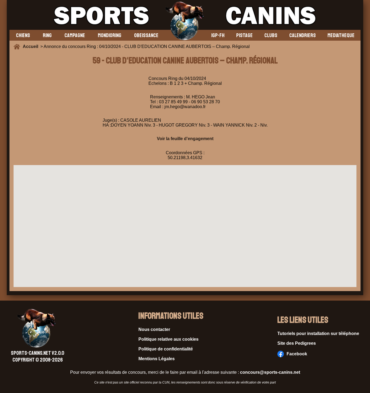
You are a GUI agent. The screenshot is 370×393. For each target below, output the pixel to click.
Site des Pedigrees (296, 343)
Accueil (31, 46)
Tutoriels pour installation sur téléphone (318, 333)
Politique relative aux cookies (168, 339)
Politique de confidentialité (165, 349)
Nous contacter (154, 329)
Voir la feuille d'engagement (185, 138)
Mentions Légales (156, 358)
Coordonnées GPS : (185, 152)
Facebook (297, 354)
